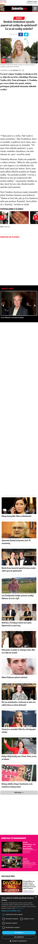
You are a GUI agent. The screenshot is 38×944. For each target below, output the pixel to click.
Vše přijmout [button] (19, 932)
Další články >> (19, 792)
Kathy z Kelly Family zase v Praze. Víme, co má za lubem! (19, 757)
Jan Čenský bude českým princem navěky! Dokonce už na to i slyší (18, 597)
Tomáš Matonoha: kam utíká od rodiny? (12, 317)
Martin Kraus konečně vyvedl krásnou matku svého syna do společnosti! (19, 569)
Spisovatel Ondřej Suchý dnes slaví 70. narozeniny (16, 542)
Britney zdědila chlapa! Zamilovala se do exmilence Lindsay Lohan (17, 785)
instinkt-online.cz (28, 891)
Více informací (19, 908)
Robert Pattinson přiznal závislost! (14, 677)
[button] (19, 911)
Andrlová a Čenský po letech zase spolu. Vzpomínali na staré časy (17, 624)
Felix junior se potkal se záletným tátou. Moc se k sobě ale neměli (18, 651)
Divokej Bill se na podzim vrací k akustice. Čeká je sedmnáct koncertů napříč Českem (29, 885)
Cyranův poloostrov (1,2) (29, 861)
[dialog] (19, 919)
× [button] (36, 897)
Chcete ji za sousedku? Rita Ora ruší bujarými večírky (19, 730)
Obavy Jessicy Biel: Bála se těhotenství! (16, 516)
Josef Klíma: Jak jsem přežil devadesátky (29, 845)
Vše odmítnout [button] (19, 937)
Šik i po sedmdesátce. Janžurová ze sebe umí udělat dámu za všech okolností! (19, 703)
